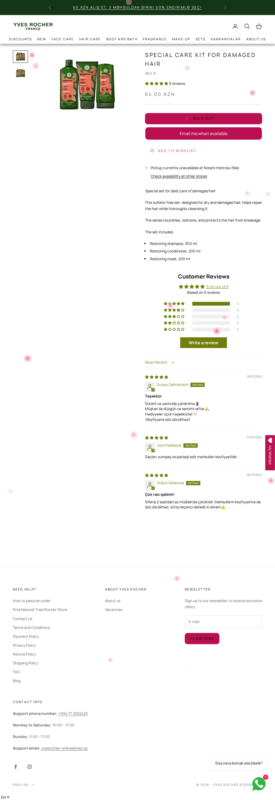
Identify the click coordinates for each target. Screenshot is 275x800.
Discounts (20, 39)
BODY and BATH (122, 39)
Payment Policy (26, 636)
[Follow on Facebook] (15, 766)
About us (256, 39)
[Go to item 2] (20, 73)
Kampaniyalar (226, 39)
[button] (157, 83)
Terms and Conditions (31, 627)
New (41, 39)
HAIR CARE (90, 39)
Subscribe (202, 638)
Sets (200, 39)
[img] (156, 376)
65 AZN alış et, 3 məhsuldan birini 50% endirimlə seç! (137, 7)
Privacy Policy (24, 645)
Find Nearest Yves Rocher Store (40, 609)
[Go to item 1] (20, 56)
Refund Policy (24, 654)
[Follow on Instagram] (29, 766)
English (21, 785)
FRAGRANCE (155, 39)
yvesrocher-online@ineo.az (64, 748)
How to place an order (31, 600)
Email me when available (203, 133)
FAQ (16, 671)
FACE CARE (63, 39)
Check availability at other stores (179, 176)
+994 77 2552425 (72, 713)
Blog (16, 680)
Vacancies (113, 609)
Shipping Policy (25, 662)
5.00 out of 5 (218, 286)
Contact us (22, 618)
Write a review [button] (203, 343)
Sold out (204, 118)
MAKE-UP (181, 39)
